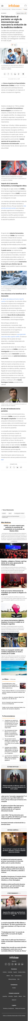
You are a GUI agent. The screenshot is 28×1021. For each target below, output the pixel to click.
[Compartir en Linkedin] (15, 74)
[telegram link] (19, 964)
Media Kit (14, 999)
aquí (2, 459)
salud (10, 513)
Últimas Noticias (12, 979)
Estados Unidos (21, 972)
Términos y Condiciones (8, 1008)
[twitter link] (9, 964)
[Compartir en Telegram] (18, 74)
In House (3, 13)
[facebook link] (6, 964)
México (8, 975)
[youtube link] (15, 964)
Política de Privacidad (20, 1008)
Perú (12, 975)
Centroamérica (18, 975)
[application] (14, 395)
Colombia (10, 972)
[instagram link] (12, 964)
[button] (2, 6)
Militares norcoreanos (14, 9)
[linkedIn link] (22, 964)
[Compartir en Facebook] (8, 74)
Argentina (5, 996)
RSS (18, 979)
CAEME (4, 513)
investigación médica (19, 513)
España (15, 972)
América (5, 972)
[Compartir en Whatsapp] (4, 74)
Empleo (14, 987)
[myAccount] (24, 6)
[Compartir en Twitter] (11, 74)
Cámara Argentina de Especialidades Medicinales (10, 517)
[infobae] (13, 5)
